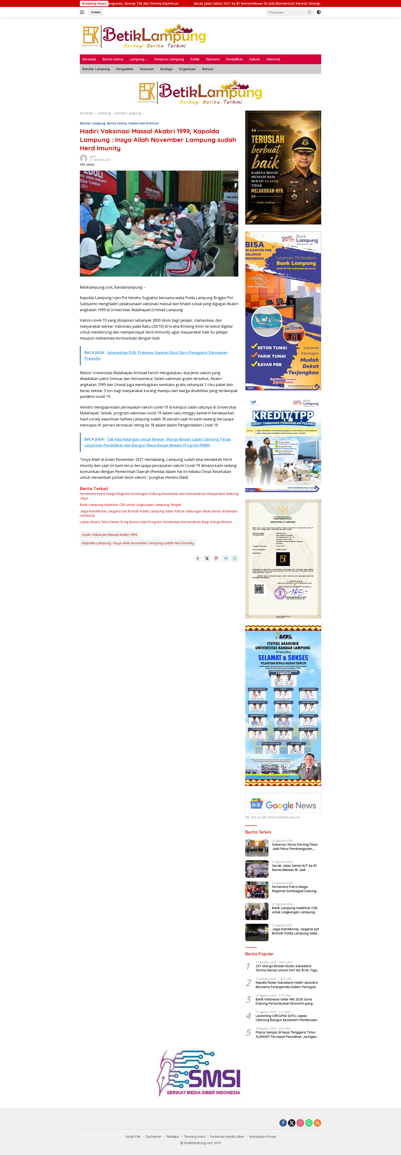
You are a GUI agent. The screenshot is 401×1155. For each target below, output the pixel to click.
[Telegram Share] (225, 558)
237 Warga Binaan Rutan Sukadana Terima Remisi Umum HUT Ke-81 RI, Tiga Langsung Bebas (286, 968)
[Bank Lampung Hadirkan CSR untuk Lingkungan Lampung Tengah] (256, 911)
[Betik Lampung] (144, 35)
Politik (195, 59)
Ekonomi (213, 59)
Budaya (166, 69)
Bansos (207, 69)
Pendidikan (234, 59)
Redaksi (173, 1137)
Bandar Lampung (96, 69)
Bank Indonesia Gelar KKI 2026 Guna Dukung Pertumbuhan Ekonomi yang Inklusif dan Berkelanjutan (284, 1001)
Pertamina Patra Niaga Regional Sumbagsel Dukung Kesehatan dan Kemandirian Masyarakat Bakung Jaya (159, 496)
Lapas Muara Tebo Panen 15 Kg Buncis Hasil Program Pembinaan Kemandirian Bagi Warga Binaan (156, 522)
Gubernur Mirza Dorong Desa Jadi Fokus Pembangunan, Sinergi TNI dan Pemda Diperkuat (294, 846)
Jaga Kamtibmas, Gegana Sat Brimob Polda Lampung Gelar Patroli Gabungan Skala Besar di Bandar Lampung (158, 513)
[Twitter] (291, 1123)
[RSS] (317, 1123)
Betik (93, 156)
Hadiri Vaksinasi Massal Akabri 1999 (109, 535)
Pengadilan (124, 69)
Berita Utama (113, 59)
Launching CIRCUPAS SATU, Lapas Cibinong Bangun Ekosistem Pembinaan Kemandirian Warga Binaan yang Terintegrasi (286, 1018)
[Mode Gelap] (319, 12)
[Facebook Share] (197, 558)
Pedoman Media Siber (227, 1137)
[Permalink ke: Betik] (83, 158)
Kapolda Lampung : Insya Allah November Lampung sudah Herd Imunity (138, 543)
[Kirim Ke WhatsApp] (234, 558)
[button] (309, 12)
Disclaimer (154, 1137)
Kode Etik (133, 1137)
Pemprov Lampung (169, 59)
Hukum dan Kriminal (143, 123)
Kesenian (147, 69)
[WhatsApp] (309, 1123)
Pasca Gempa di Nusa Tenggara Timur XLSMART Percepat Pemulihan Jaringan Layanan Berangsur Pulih (286, 1034)
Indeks (96, 12)
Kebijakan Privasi (262, 1137)
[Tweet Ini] (207, 558)
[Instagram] (300, 1123)
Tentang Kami (194, 1137)
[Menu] (83, 12)
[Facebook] (283, 1123)
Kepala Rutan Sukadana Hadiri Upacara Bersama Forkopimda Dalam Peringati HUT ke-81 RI (287, 984)
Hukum (254, 59)
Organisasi (187, 69)
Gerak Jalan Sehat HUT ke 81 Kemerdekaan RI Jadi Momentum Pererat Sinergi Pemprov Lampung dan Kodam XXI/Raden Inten (228, 3)
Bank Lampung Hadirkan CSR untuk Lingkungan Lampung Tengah (130, 505)
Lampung (137, 59)
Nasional (273, 59)
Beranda (89, 59)
